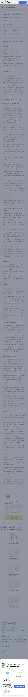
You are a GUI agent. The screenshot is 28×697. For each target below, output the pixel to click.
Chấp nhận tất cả (19, 686)
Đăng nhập (23, 2)
